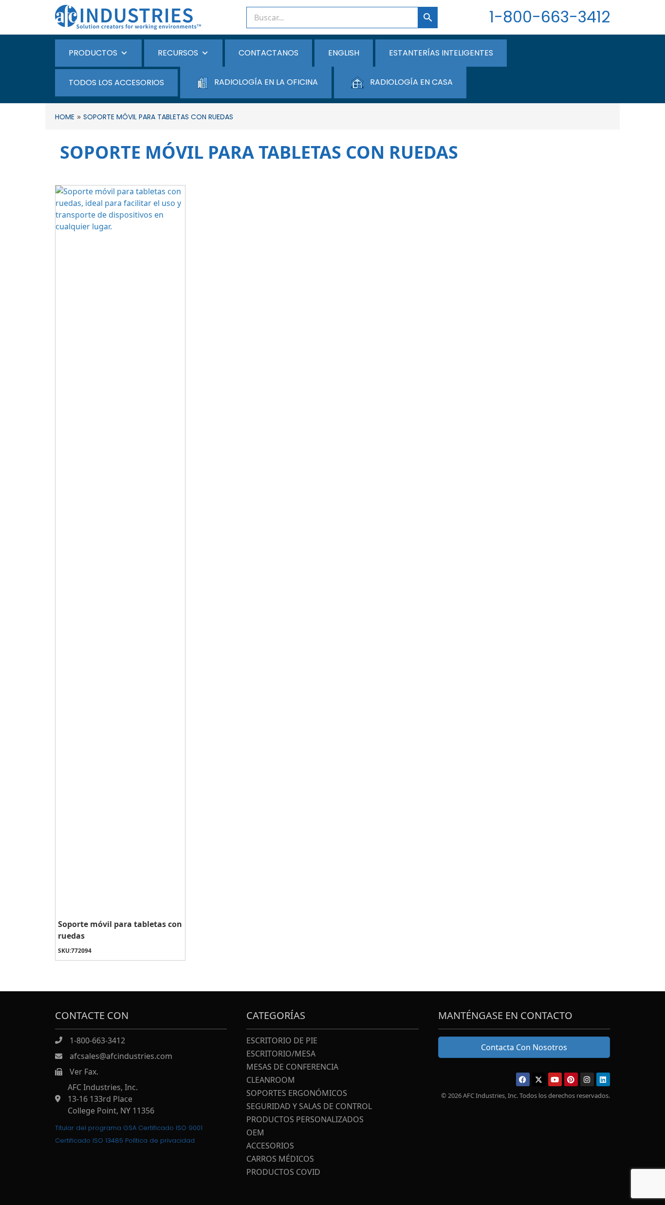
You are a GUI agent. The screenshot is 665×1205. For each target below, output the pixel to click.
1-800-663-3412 (549, 17)
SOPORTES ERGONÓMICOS (296, 1093)
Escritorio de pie (281, 1041)
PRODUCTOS (93, 52)
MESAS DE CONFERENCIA (292, 1067)
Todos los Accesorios (116, 82)
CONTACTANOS (268, 52)
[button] (523, 1079)
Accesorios (270, 1146)
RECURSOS (178, 52)
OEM (255, 1133)
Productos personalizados (305, 1120)
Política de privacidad (160, 1140)
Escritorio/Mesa (280, 1054)
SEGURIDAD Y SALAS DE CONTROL (309, 1107)
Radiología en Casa (411, 82)
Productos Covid (283, 1172)
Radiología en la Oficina (266, 82)
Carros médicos (280, 1159)
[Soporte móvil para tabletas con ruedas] (120, 550)
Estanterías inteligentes (441, 52)
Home (64, 117)
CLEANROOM (270, 1080)
